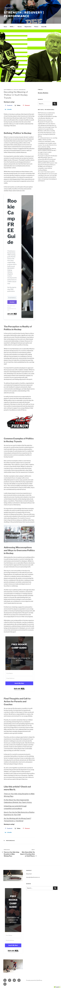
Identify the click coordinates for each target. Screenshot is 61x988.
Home (5, 26)
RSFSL (12, 26)
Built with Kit (12, 313)
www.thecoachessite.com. (44, 148)
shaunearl (22, 89)
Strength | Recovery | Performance (24, 14)
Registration (28, 26)
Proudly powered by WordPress (34, 980)
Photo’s (36, 26)
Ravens (20, 26)
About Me (43, 26)
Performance (10, 840)
